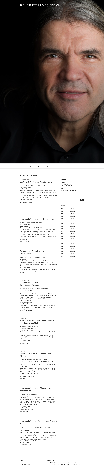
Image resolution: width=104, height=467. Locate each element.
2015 (62, 236)
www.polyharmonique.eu (26, 310)
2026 (62, 208)
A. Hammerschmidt (76, 464)
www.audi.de (23, 378)
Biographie (29, 166)
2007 (62, 256)
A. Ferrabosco (55, 464)
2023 (62, 216)
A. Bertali (51, 462)
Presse (59, 166)
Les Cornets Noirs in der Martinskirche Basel (38, 219)
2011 (62, 246)
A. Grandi (68, 464)
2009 (62, 251)
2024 (62, 213)
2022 (62, 218)
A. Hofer (49, 466)
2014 (62, 238)
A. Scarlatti (70, 466)
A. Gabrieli (62, 464)
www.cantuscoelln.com (26, 375)
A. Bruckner (56, 462)
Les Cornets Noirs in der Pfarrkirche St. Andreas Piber (36, 389)
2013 (62, 241)
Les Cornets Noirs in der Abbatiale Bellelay (37, 181)
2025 (62, 211)
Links (53, 166)
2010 (62, 248)
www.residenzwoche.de (26, 446)
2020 (62, 223)
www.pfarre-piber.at (25, 411)
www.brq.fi (22, 272)
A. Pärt (53, 466)
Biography (37, 166)
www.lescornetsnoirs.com (26, 199)
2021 (62, 221)
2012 (62, 243)
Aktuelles (22, 166)
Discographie (46, 166)
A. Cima (68, 462)
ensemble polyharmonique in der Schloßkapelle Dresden (33, 283)
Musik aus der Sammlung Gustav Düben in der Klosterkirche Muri (37, 321)
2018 (62, 228)
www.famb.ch (23, 239)
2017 (62, 231)
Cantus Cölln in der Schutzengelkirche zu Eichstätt (36, 354)
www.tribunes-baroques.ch (26, 202)
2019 (62, 226)
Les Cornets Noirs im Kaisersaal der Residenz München (38, 422)
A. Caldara (63, 462)
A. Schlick (76, 466)
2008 (62, 253)
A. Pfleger (58, 466)
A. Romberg (64, 466)
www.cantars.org (24, 343)
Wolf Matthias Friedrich (40, 5)
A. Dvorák (49, 464)
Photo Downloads (68, 166)
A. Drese (79, 462)
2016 (62, 233)
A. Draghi (73, 462)
